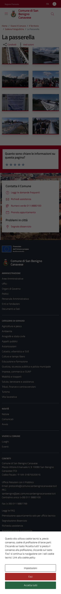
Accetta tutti (30, 585)
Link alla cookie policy (24, 557)
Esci (30, 576)
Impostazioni (30, 568)
